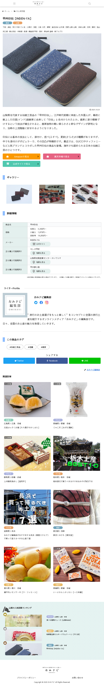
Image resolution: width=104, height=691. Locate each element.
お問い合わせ (77, 677)
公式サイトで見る (21, 163)
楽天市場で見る (61, 156)
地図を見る (40, 253)
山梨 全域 (77, 27)
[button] (89, 408)
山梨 (17, 23)
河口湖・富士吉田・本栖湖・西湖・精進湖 (18, 31)
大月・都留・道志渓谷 (50, 27)
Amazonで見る (21, 156)
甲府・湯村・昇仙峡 (41, 31)
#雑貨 (43, 347)
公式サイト (40, 244)
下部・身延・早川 (9, 27)
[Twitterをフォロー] (36, 303)
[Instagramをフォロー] (46, 303)
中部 (18, 27)
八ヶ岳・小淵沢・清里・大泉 (30, 27)
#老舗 (30, 347)
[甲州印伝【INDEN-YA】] (63, 533)
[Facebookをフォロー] (41, 303)
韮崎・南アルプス (56, 31)
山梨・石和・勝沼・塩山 (91, 27)
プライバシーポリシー (26, 677)
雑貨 (7, 23)
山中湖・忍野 (64, 27)
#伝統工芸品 (15, 347)
